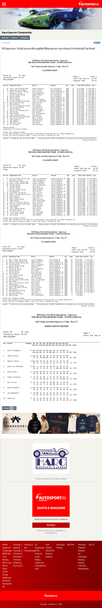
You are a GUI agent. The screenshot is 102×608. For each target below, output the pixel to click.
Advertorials (83, 569)
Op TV (91, 545)
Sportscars (39, 548)
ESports (81, 548)
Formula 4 (28, 545)
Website (24, 38)
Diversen (82, 545)
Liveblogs (82, 557)
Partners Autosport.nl (43, 479)
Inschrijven (51, 525)
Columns (82, 566)
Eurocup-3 (18, 566)
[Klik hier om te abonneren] (51, 502)
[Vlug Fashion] (51, 423)
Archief (5, 38)
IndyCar (16, 548)
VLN (37, 569)
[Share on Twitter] (97, 43)
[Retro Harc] (51, 458)
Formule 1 (17, 545)
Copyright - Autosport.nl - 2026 (51, 604)
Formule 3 (17, 557)
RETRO (70, 545)
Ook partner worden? (59, 479)
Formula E (18, 554)
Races (14, 38)
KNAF (5, 545)
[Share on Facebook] (95, 43)
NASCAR (50, 551)
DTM (37, 551)
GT (36, 545)
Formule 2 (17, 551)
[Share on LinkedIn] (99, 43)
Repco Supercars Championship (41, 563)
